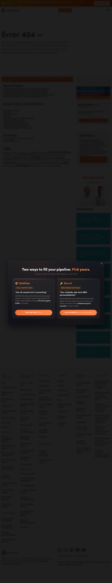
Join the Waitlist (78, 312)
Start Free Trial (33, 312)
